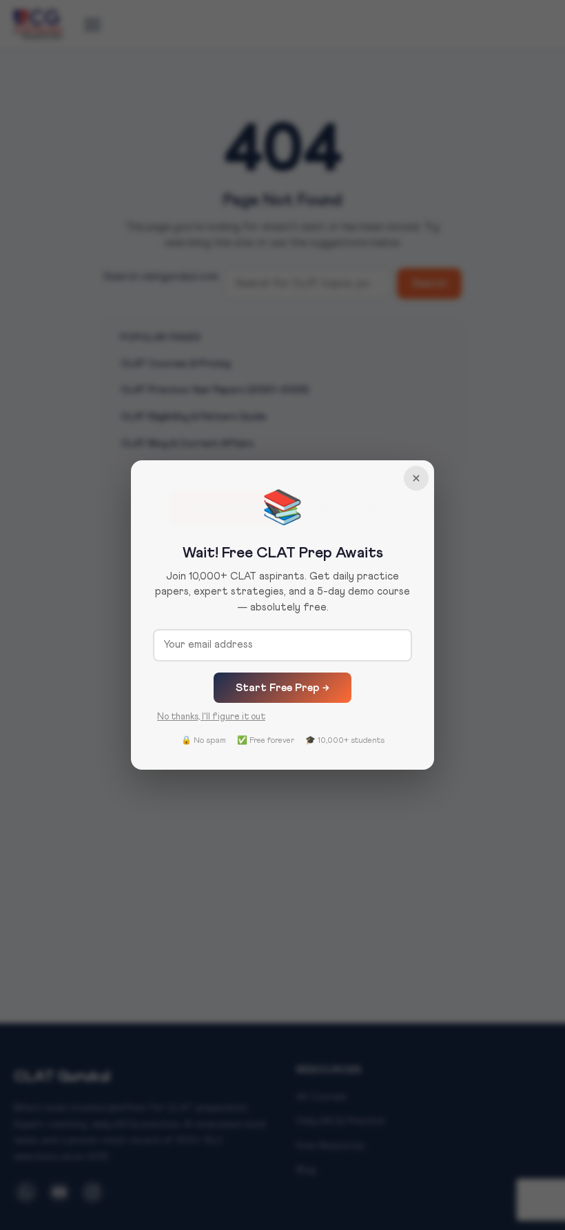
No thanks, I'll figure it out (211, 717)
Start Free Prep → (282, 687)
